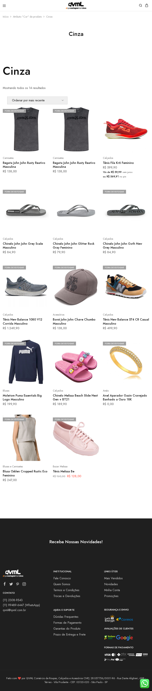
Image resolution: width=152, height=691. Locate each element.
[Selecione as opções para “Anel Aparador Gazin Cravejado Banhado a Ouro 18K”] (142, 343)
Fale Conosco (62, 578)
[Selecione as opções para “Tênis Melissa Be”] (92, 418)
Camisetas (8, 158)
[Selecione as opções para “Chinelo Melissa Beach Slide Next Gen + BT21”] (92, 343)
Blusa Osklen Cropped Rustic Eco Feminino (25, 473)
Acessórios (58, 314)
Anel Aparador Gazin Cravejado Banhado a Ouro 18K (125, 397)
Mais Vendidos (113, 578)
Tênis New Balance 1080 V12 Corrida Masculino (22, 321)
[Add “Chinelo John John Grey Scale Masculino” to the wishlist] (42, 205)
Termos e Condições (66, 590)
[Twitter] (11, 585)
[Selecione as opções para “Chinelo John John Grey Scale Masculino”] (42, 191)
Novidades (111, 584)
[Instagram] (24, 585)
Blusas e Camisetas (13, 466)
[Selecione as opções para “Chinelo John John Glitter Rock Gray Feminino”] (92, 191)
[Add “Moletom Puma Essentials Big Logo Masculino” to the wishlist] (42, 357)
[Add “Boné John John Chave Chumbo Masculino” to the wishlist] (92, 281)
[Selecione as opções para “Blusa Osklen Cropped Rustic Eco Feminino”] (42, 418)
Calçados (108, 158)
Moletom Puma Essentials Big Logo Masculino (22, 397)
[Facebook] (4, 584)
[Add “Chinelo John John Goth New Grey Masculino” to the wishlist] (142, 205)
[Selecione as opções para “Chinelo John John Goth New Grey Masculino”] (142, 191)
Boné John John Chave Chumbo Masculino (74, 321)
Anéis (106, 390)
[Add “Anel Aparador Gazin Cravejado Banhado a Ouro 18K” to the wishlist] (142, 357)
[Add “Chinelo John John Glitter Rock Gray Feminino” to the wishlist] (92, 205)
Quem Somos (61, 584)
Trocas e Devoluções (66, 596)
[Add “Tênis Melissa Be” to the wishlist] (92, 432)
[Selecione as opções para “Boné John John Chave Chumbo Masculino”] (92, 267)
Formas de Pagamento (67, 623)
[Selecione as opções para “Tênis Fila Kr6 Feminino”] (142, 110)
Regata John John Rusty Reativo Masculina (24, 165)
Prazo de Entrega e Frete (69, 634)
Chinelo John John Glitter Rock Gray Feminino (73, 246)
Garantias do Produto (66, 628)
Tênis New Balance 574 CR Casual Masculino (126, 321)
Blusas (6, 390)
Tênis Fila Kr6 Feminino (118, 163)
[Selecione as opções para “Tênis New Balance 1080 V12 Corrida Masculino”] (42, 267)
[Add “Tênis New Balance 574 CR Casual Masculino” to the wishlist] (142, 281)
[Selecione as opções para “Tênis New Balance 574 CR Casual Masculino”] (142, 267)
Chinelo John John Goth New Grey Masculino (122, 246)
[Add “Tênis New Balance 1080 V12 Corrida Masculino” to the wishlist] (42, 281)
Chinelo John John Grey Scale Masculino (23, 246)
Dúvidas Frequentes (65, 617)
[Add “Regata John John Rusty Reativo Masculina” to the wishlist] (42, 124)
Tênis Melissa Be (63, 471)
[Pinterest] (17, 585)
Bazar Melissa (60, 466)
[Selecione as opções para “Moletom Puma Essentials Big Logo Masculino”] (42, 343)
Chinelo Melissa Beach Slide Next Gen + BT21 (75, 397)
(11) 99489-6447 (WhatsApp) (21, 605)
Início (6, 16)
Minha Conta (112, 590)
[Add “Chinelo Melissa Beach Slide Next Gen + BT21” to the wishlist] (92, 357)
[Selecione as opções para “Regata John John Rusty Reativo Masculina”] (42, 110)
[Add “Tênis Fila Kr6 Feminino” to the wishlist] (142, 124)
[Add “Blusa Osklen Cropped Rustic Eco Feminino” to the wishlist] (42, 432)
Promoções (111, 596)
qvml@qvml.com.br (14, 610)
